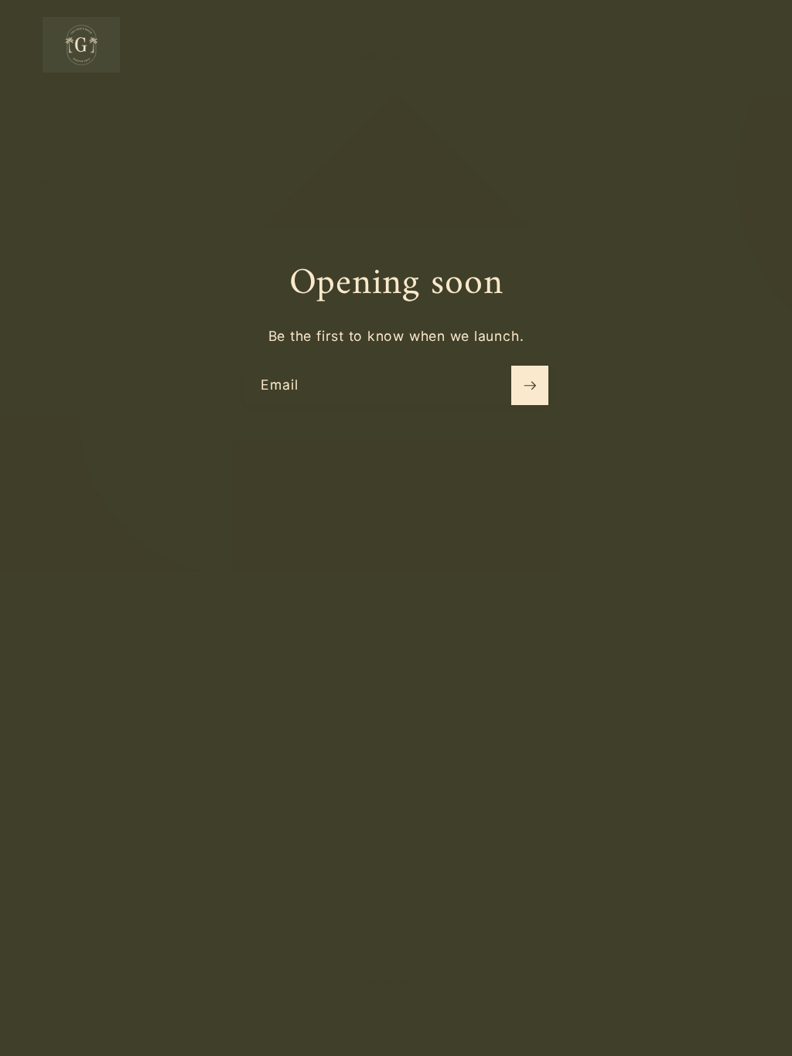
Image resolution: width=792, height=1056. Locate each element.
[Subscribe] (529, 386)
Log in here (472, 1011)
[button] (670, 45)
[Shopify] (484, 981)
